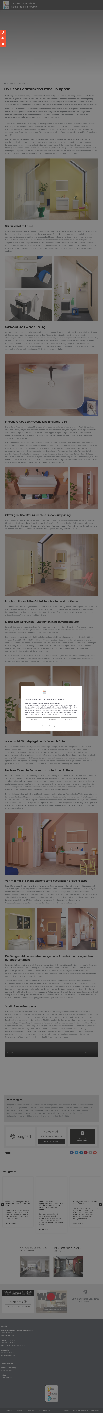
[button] (3, 32)
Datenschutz (46, 726)
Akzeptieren (69, 719)
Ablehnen (34, 719)
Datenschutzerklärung (32, 714)
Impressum (56, 726)
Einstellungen (51, 719)
